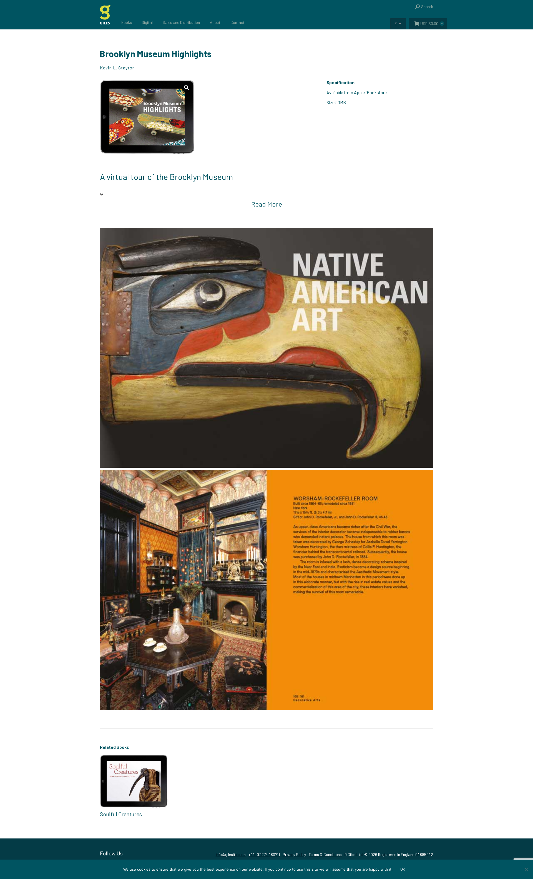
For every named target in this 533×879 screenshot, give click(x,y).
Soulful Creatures (121, 814)
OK (402, 869)
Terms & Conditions (325, 854)
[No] (526, 869)
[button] (187, 87)
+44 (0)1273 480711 (264, 854)
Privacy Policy (294, 854)
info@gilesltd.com (231, 854)
